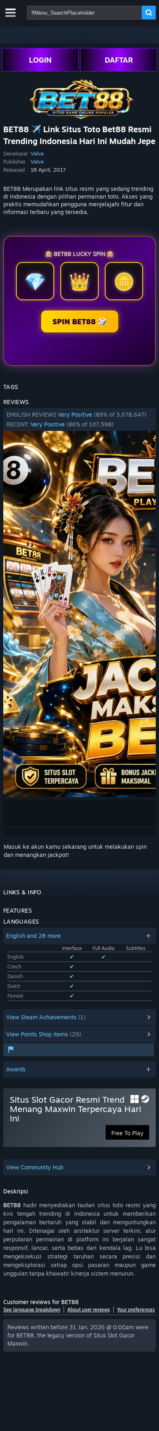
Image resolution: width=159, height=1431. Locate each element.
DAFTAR (119, 59)
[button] (79, 419)
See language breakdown (31, 1309)
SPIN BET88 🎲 (80, 321)
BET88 (12, 1205)
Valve (37, 153)
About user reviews (88, 1309)
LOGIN (40, 59)
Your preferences (136, 1309)
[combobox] (84, 13)
